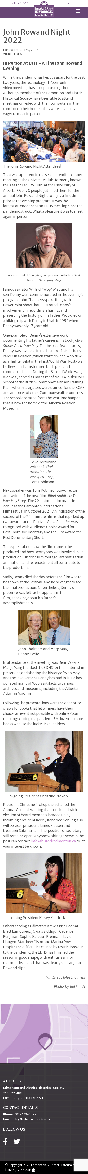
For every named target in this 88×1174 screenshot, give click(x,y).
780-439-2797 (20, 3)
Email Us (68, 3)
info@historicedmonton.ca (53, 841)
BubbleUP (24, 1170)
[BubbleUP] (33, 1170)
